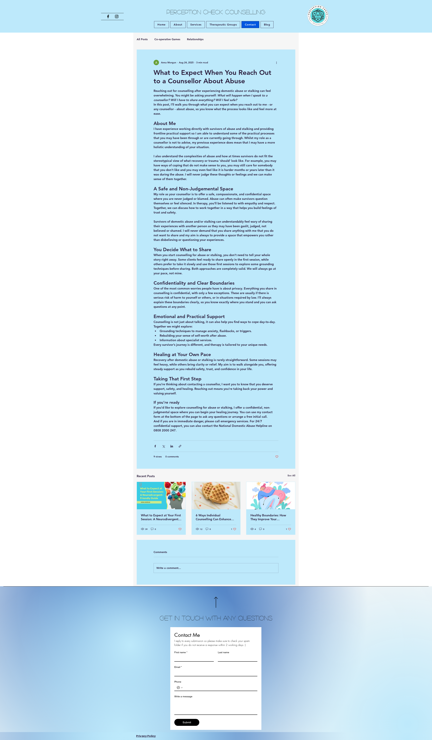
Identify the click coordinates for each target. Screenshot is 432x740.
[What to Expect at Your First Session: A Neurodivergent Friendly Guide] (161, 495)
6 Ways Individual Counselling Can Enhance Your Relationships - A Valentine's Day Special (213, 517)
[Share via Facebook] (155, 446)
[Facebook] (108, 16)
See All (291, 475)
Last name (223, 652)
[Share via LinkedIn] (171, 446)
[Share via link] (180, 446)
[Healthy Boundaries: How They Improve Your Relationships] (270, 495)
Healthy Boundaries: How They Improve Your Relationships (268, 517)
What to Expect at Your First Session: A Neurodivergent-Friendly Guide (161, 517)
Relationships (195, 39)
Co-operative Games (167, 39)
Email (178, 667)
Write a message (183, 696)
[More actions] (276, 62)
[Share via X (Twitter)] (163, 446)
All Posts (142, 39)
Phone (177, 681)
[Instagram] (116, 16)
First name (180, 652)
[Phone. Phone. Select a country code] (179, 688)
